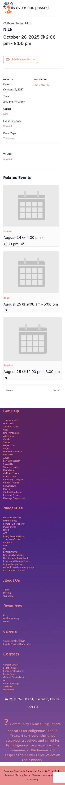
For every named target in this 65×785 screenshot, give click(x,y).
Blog (5, 615)
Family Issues (9, 476)
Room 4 (7, 126)
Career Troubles (11, 482)
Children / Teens (11, 473)
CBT (5, 545)
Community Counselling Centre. (29, 771)
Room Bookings (11, 683)
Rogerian (7, 542)
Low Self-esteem (11, 460)
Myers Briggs (9, 526)
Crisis (5, 429)
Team (6, 589)
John (6, 297)
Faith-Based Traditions (14, 570)
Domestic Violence (12, 451)
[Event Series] (22, 244)
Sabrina (8, 365)
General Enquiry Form (13, 677)
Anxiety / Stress (11, 426)
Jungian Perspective (13, 564)
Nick (5, 113)
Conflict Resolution (12, 492)
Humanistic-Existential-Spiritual (18, 567)
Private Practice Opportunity (17, 644)
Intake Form (9, 674)
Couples (7, 439)
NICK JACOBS (41, 84)
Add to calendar (21, 59)
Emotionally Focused (13, 554)
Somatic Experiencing (14, 523)
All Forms (7, 686)
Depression (9, 445)
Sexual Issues (9, 485)
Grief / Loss (9, 423)
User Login (8, 689)
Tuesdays (8, 138)
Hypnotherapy (10, 520)
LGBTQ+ (7, 488)
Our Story (8, 595)
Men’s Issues (9, 470)
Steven (9, 390)
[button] (60, 13)
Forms (6, 621)
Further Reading (11, 618)
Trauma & (8, 420)
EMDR (6, 530)
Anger (6, 448)
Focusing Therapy (12, 517)
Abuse (6, 457)
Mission (7, 592)
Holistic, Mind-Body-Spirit (15, 558)
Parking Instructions (13, 670)
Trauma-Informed (12, 539)
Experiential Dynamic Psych (16, 561)
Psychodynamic (10, 551)
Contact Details (11, 664)
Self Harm (8, 454)
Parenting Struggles (13, 479)
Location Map (10, 667)
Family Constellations (14, 536)
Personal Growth (12, 495)
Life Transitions (11, 432)
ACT (5, 533)
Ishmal (7, 231)
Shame (6, 442)
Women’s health (11, 467)
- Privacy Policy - (23, 775)
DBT (5, 548)
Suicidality (8, 464)
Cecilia (56, 390)
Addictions (8, 436)
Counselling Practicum (14, 640)
